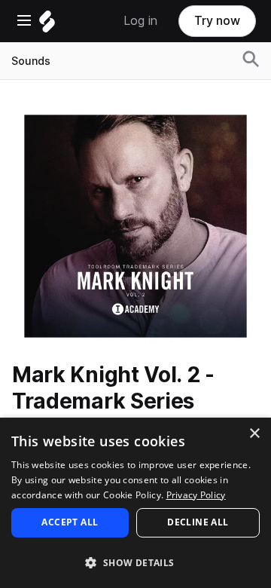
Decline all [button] (197, 522)
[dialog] (135, 503)
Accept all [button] (69, 522)
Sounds (30, 61)
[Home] (47, 25)
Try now (217, 21)
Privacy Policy (196, 494)
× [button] (254, 433)
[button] (135, 562)
